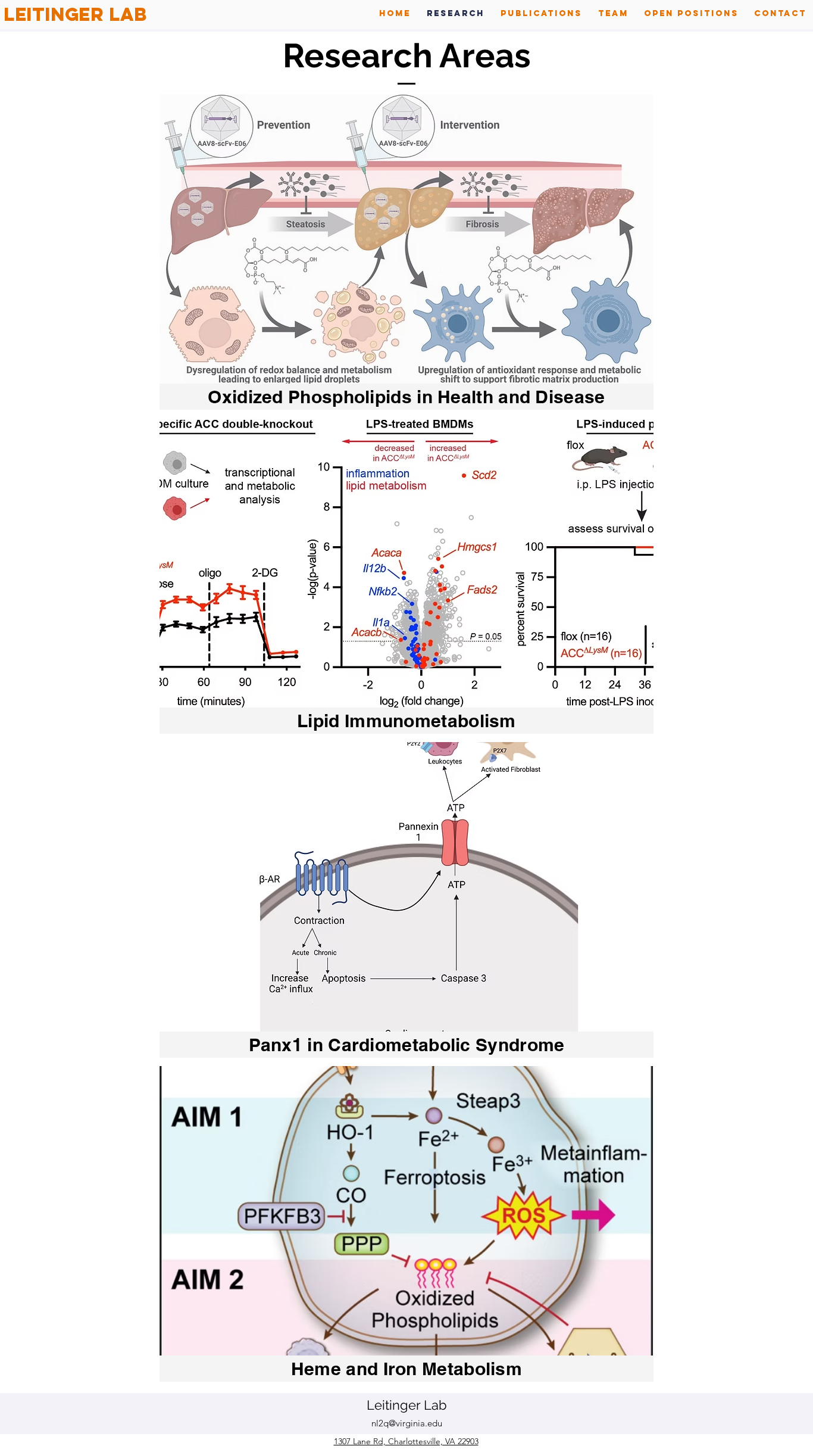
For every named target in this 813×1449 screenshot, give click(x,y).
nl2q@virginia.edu (406, 1423)
